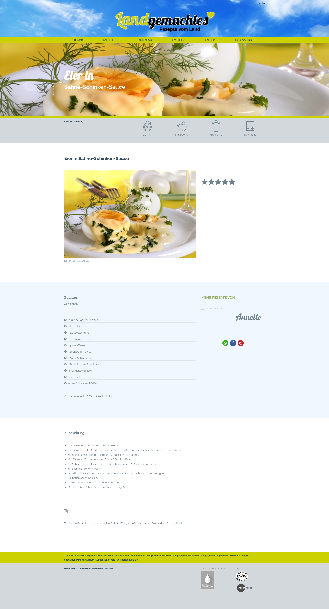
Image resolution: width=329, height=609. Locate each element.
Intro (66, 121)
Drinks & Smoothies (135, 555)
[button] (225, 343)
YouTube (109, 568)
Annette (248, 316)
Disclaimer (97, 568)
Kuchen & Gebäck (239, 555)
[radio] (204, 182)
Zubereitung (76, 121)
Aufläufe (69, 555)
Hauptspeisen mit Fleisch (186, 555)
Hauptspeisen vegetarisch (214, 555)
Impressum (85, 568)
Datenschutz (70, 568)
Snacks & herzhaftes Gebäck (79, 559)
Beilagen (108, 555)
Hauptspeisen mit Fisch (159, 555)
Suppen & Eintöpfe (105, 559)
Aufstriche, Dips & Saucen (88, 555)
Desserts (119, 555)
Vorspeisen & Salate (127, 559)
